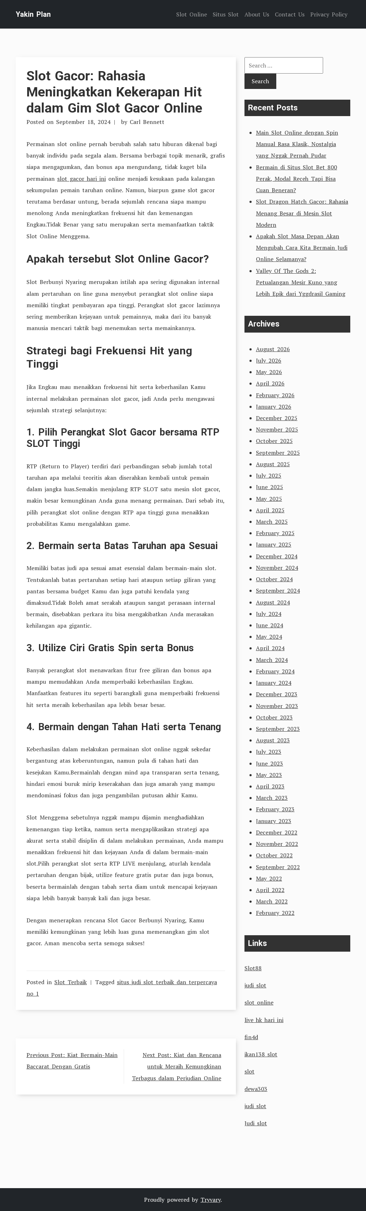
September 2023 (278, 729)
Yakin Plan (33, 14)
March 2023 (272, 798)
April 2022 (270, 890)
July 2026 (268, 360)
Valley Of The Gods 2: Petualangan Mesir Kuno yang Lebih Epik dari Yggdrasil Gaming (300, 282)
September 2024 (278, 590)
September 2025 (278, 453)
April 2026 (270, 383)
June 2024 (269, 625)
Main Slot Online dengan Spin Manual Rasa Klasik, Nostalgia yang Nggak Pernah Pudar (297, 144)
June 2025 (269, 487)
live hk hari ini (263, 1020)
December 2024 (276, 556)
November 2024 (277, 568)
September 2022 (278, 867)
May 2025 (269, 499)
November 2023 (277, 706)
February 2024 (275, 671)
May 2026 (269, 372)
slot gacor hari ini (81, 179)
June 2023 (269, 763)
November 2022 (277, 844)
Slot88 (253, 968)
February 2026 (275, 395)
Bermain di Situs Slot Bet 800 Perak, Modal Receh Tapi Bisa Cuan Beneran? (296, 178)
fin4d (251, 1037)
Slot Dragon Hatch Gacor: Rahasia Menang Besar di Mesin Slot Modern (302, 213)
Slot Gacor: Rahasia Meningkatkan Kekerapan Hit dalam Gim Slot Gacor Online (114, 92)
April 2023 (270, 786)
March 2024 (272, 660)
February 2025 (275, 533)
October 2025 (274, 441)
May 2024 (269, 637)
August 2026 (273, 349)
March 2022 (272, 901)
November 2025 (277, 429)
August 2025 (273, 464)
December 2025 (276, 418)
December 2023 (276, 694)
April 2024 (270, 648)
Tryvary (211, 1199)
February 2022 (275, 913)
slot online (258, 1002)
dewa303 (255, 1089)
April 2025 (270, 510)
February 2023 (275, 809)
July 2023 (268, 752)
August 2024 (273, 602)
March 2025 (272, 521)
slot (249, 1071)
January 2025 (273, 544)
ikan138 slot (260, 1054)
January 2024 (273, 683)
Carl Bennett (147, 122)
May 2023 (269, 775)
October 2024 (274, 579)
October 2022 (274, 855)
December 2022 (276, 832)
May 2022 (269, 878)
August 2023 (273, 740)
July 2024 (268, 614)
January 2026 (273, 406)
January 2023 (273, 821)
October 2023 (274, 717)
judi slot (255, 985)
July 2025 (268, 475)
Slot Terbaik (70, 982)
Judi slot (255, 1123)
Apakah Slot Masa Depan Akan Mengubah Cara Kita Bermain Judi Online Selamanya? (301, 247)
